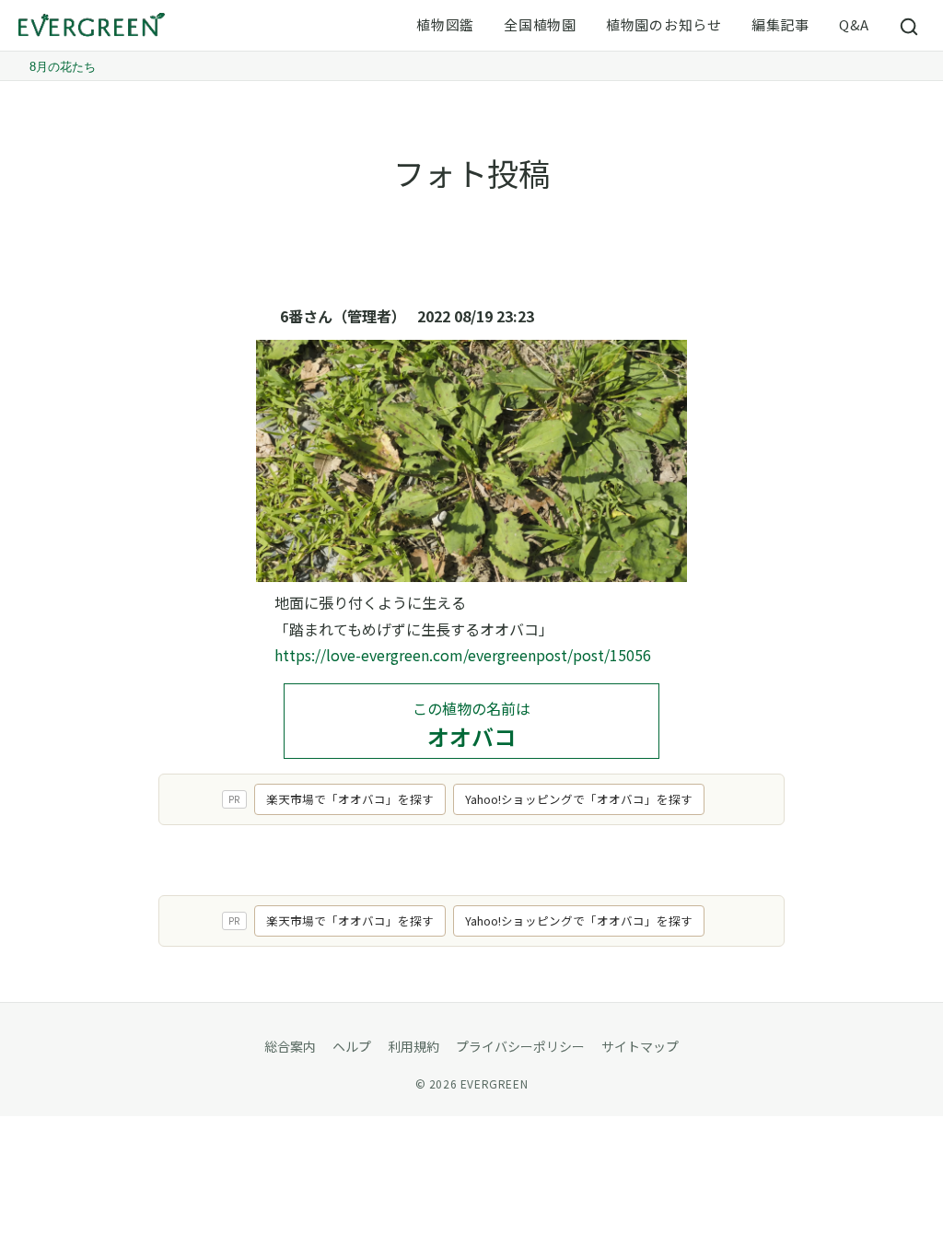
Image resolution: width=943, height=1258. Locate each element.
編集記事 (780, 24)
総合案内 (290, 1046)
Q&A (854, 24)
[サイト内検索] (910, 26)
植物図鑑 (445, 24)
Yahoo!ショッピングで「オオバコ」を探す (579, 799)
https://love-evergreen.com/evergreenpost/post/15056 (462, 655)
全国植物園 (540, 24)
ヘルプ (351, 1046)
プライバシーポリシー (520, 1046)
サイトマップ (640, 1046)
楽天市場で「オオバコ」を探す (350, 799)
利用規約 (413, 1046)
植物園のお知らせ (664, 24)
